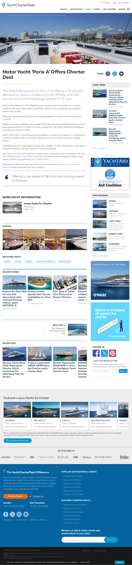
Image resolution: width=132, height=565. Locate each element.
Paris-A (7, 262)
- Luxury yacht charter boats (18, 4)
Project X (39, 420)
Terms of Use (86, 551)
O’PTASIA (113, 211)
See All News (99, 148)
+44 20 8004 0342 (13, 506)
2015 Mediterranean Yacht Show (18, 156)
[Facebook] (96, 353)
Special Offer (64, 262)
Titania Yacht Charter (71, 519)
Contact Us (8, 520)
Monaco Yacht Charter (72, 480)
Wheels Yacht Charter (72, 508)
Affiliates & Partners (38, 520)
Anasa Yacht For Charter (38, 203)
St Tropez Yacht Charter (72, 476)
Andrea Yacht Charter (72, 516)
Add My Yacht (21, 520)
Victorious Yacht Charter (73, 512)
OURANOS (114, 244)
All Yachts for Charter (19, 440)
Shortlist (107, 3)
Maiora (18, 262)
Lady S (66, 420)
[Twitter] (104, 353)
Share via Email (121, 73)
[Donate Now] (110, 174)
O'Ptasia (9, 420)
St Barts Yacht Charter (72, 483)
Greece (25, 95)
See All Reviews (100, 256)
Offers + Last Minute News (24, 15)
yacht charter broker (39, 159)
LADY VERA (115, 221)
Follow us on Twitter (12, 514)
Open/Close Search (128, 9)
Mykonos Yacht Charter (72, 491)
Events (97, 9)
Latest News (99, 85)
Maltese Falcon (100, 420)
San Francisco (37, 502)
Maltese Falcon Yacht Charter (75, 505)
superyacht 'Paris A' (36, 91)
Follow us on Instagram (19, 514)
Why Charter (109, 9)
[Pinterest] (112, 353)
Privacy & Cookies (100, 551)
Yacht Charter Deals (45, 262)
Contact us (38, 496)
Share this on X (114, 73)
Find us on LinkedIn (25, 514)
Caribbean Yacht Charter (73, 494)
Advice (122, 9)
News (88, 9)
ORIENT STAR (115, 234)
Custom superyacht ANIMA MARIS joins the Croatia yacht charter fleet (117, 116)
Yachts (63, 9)
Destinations (76, 9)
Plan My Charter (15, 496)
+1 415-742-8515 (39, 506)
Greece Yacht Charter (72, 487)
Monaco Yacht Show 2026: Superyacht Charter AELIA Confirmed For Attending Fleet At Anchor (118, 97)
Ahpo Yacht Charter (71, 523)
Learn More (85, 562)
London (7, 502)
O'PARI (112, 201)
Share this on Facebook (108, 73)
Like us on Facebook (5, 514)
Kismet (123, 420)
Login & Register (123, 3)
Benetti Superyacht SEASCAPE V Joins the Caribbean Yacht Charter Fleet (117, 135)
